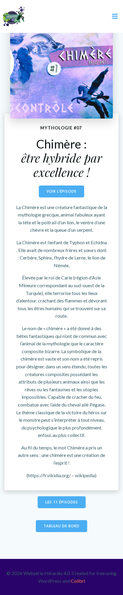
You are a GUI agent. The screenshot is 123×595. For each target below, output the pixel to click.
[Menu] (115, 16)
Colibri (78, 581)
